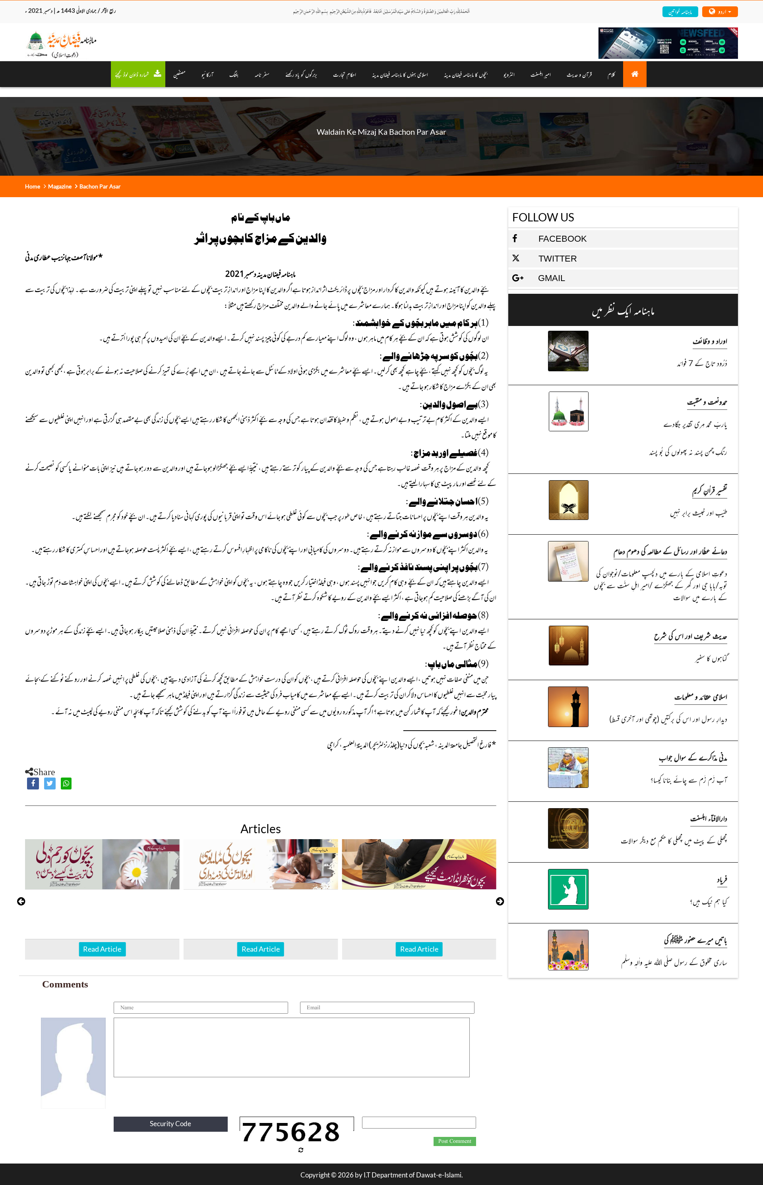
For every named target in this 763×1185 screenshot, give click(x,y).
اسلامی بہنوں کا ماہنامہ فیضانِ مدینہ (400, 74)
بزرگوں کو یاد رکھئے (301, 74)
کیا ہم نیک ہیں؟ (708, 901)
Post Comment (454, 1141)
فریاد (722, 879)
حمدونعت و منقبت (707, 401)
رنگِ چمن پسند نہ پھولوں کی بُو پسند (688, 451)
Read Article (102, 949)
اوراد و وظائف (710, 340)
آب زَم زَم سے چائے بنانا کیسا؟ (688, 779)
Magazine (60, 186)
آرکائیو (207, 74)
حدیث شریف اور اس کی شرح (690, 635)
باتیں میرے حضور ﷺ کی (695, 940)
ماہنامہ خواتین (680, 11)
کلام (611, 74)
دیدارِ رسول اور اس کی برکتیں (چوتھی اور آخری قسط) (668, 718)
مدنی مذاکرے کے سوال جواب (693, 757)
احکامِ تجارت (344, 74)
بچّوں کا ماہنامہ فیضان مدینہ (466, 74)
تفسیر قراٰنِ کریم (709, 490)
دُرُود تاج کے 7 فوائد (702, 363)
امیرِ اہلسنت (541, 74)
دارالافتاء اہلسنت (708, 818)
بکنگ (234, 74)
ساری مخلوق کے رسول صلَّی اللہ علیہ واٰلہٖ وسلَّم (674, 962)
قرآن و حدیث (579, 74)
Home (32, 186)
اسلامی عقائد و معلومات (700, 696)
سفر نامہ (262, 74)
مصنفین (179, 74)
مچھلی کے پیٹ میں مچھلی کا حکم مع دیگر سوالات (674, 840)
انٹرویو (509, 74)
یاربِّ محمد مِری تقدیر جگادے (695, 424)
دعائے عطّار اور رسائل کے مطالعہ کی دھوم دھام (670, 551)
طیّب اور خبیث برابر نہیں (698, 512)
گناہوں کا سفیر (711, 658)
